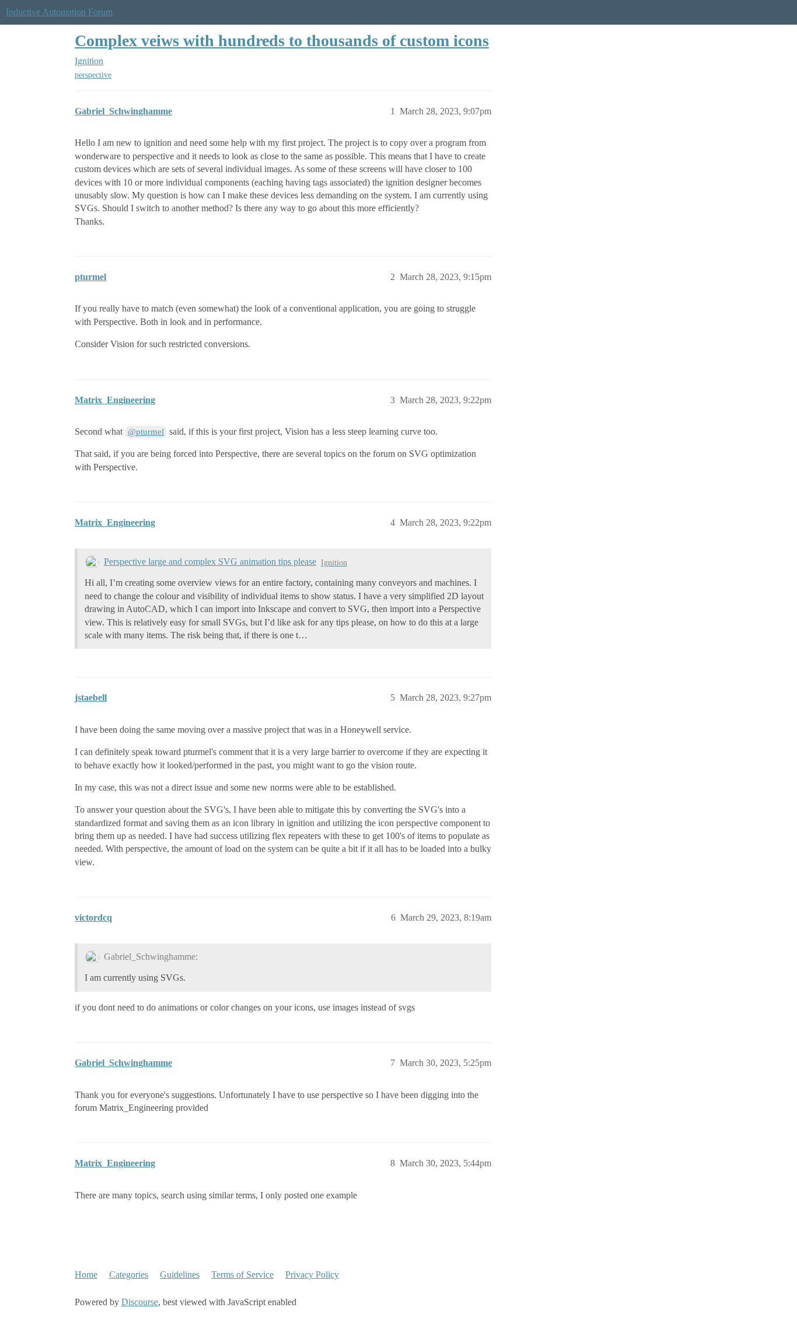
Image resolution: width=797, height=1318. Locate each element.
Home (86, 1274)
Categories (128, 1274)
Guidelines (180, 1274)
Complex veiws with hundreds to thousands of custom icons (282, 41)
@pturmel (146, 431)
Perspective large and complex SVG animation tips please (210, 562)
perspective (93, 75)
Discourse (139, 1302)
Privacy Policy (312, 1274)
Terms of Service (242, 1274)
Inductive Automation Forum (59, 12)
